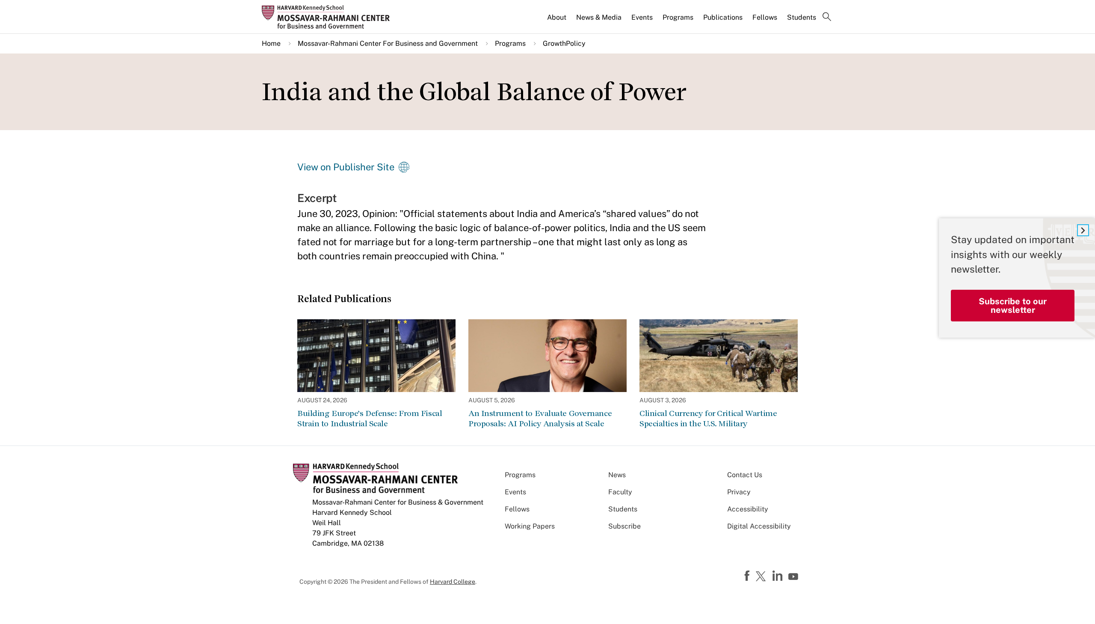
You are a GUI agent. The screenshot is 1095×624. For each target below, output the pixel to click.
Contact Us (744, 475)
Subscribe (624, 526)
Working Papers (530, 526)
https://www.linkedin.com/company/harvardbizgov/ (778, 576)
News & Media (598, 17)
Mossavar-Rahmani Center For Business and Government (388, 43)
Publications (723, 17)
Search (826, 17)
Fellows (764, 17)
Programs (678, 17)
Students (801, 17)
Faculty (620, 492)
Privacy (739, 492)
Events (642, 17)
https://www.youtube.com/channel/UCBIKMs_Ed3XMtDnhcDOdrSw (794, 577)
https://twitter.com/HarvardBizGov (762, 576)
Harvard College (452, 581)
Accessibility (747, 509)
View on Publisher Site (345, 166)
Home (271, 43)
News (617, 475)
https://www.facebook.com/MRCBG (748, 576)
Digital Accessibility (759, 526)
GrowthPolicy (564, 43)
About (556, 17)
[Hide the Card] (1083, 230)
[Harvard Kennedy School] (328, 16)
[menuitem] (557, 21)
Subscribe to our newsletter (1013, 305)
